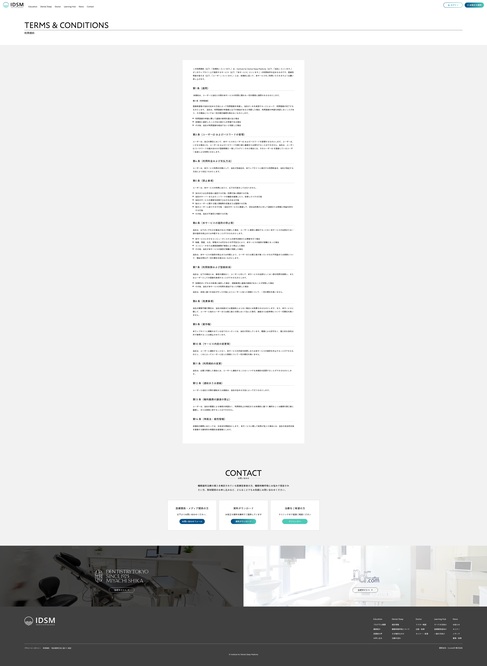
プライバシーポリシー (32, 648)
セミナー (456, 629)
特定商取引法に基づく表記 (61, 648)
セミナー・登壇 (422, 634)
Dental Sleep (46, 6)
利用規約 (46, 648)
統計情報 (395, 624)
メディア (456, 634)
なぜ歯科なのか (398, 634)
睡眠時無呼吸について (401, 629)
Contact (90, 6)
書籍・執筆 (457, 638)
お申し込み (377, 638)
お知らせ (456, 624)
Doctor (58, 6)
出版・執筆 (420, 629)
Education (32, 6)
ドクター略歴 (421, 624)
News (81, 6)
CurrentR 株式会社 (455, 648)
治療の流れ (396, 638)
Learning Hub (70, 6)
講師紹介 (376, 629)
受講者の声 (377, 634)
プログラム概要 (379, 624)
